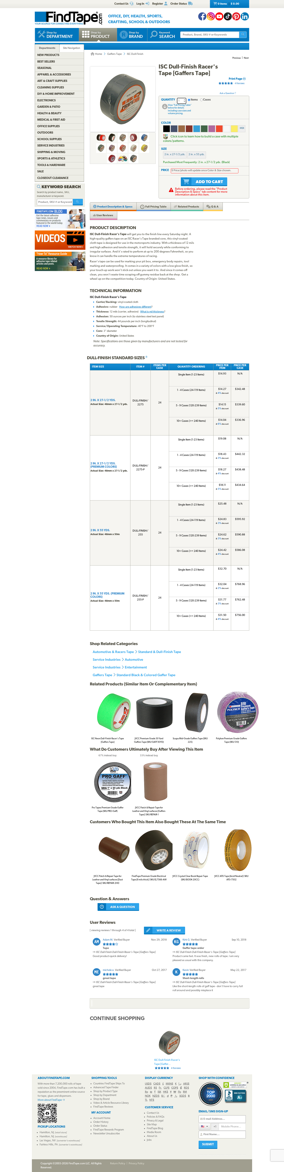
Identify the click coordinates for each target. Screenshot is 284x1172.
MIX (242, 128)
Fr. (160, 1087)
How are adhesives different (135, 307)
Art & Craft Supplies (52, 81)
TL (146, 1100)
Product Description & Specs (114, 206)
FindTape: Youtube (219, 16)
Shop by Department (104, 1095)
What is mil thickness (152, 311)
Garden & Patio (48, 107)
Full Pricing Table (156, 206)
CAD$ (156, 1083)
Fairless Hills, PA (49, 1144)
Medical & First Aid (51, 120)
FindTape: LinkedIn (245, 16)
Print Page (236, 79)
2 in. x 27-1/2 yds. (174, 154)
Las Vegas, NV (48, 1140)
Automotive (134, 659)
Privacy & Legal (155, 1120)
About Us (152, 1136)
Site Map (152, 1124)
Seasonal (44, 68)
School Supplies (49, 139)
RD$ (186, 1087)
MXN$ (169, 1083)
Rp (146, 1092)
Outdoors (45, 132)
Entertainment (136, 667)
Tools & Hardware (51, 165)
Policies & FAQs (155, 1116)
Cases (207, 99)
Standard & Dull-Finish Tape (159, 652)
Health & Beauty (49, 113)
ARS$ (186, 1083)
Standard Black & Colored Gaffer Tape (145, 675)
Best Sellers (46, 61)
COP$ (174, 1087)
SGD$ (182, 1096)
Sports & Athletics (51, 158)
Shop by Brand (101, 1099)
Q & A (215, 206)
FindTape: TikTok (228, 16)
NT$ (151, 1100)
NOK (148, 1096)
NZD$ (155, 1096)
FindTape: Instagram (211, 16)
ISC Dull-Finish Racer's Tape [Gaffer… (167, 1064)
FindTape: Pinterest (236, 16)
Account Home (101, 1118)
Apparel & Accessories (54, 74)
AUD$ (148, 1087)
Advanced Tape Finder (105, 1087)
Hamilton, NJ (47, 1132)
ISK (159, 1092)
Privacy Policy (136, 1163)
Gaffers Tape (114, 54)
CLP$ (166, 1087)
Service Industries (107, 659)
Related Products (188, 206)
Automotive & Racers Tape (113, 652)
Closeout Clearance (52, 178)
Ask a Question (227, 93)
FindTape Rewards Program (108, 1129)
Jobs (149, 1140)
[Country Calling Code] (204, 1126)
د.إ (180, 1083)
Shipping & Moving (51, 152)
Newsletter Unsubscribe (106, 1133)
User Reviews (104, 215)
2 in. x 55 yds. (197, 154)
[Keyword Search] (78, 202)
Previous (236, 58)
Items (194, 99)
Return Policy (117, 1163)
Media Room (154, 1132)
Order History (100, 1122)
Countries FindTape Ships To (109, 1083)
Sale (40, 171)
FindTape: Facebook (202, 16)
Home (98, 54)
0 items (228, 4)
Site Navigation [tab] (71, 48)
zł (168, 1096)
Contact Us (153, 1113)
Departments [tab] (47, 48)
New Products (48, 55)
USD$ (148, 1083)
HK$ (165, 1092)
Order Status (100, 1126)
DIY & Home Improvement (56, 94)
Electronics (46, 100)
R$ (155, 1087)
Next (246, 58)
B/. (163, 1096)
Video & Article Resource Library (111, 1103)
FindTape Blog (155, 1128)
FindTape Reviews (103, 1106)
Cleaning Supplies (50, 87)
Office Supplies (48, 126)
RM (185, 1092)
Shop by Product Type (105, 1091)
